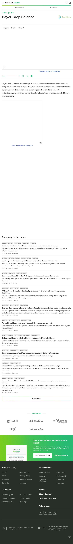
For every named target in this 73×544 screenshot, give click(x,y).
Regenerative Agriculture (22, 335)
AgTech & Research (7, 243)
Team (4, 476)
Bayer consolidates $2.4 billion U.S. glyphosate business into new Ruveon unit (30, 276)
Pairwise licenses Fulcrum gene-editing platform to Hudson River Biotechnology (31, 366)
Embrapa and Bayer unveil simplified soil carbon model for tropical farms (28, 338)
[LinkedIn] (27, 76)
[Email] (31, 76)
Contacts (5, 483)
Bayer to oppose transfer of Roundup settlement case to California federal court (30, 353)
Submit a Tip (24, 472)
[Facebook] (19, 76)
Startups (33, 243)
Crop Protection (26, 258)
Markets (4, 258)
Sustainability (35, 335)
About (4, 472)
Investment (26, 243)
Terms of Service (25, 479)
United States (24, 288)
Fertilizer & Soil (7, 502)
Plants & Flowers (8, 498)
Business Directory (47, 498)
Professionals (19, 8)
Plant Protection (25, 494)
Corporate (18, 243)
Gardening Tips (7, 494)
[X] (23, 76)
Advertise (5, 479)
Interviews (60, 479)
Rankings (60, 483)
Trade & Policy (14, 288)
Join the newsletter (42, 455)
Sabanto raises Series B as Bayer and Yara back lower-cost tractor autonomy (29, 246)
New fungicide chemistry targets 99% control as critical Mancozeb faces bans (29, 261)
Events (42, 490)
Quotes (11, 13)
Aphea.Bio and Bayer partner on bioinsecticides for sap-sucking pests (27, 323)
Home (4, 13)
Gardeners (53, 8)
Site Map (22, 483)
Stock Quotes (45, 494)
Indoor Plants (24, 498)
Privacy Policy (24, 476)
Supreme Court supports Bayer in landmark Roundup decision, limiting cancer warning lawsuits (36, 308)
